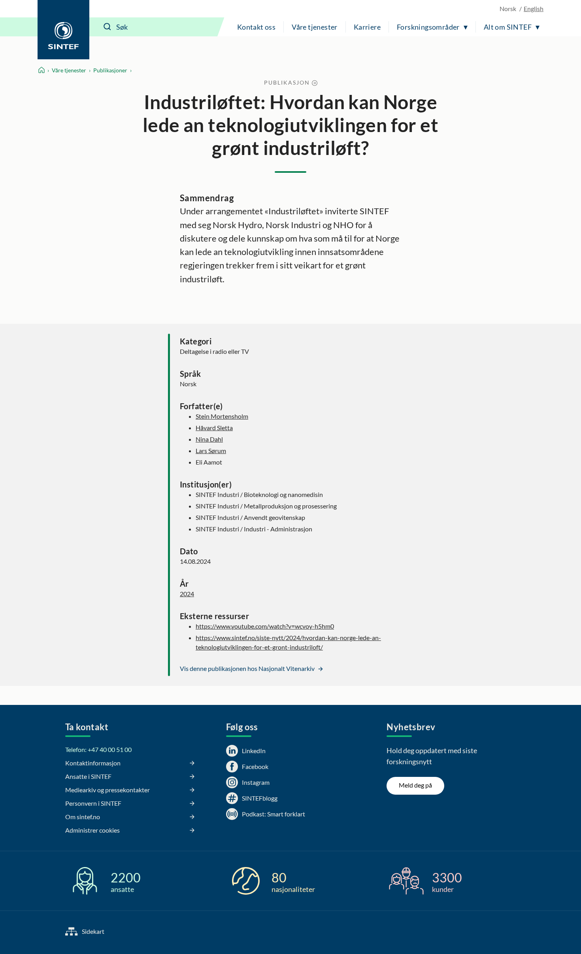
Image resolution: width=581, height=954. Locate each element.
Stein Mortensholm (222, 416)
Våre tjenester (315, 27)
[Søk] (107, 27)
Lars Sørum (211, 450)
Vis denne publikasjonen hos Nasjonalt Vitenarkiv (248, 668)
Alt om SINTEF (508, 27)
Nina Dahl (209, 439)
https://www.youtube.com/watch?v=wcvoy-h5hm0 (265, 626)
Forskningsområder (428, 27)
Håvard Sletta (214, 427)
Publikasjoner (110, 70)
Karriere (367, 27)
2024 (187, 593)
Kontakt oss (256, 27)
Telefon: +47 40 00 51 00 (98, 749)
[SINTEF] (63, 29)
